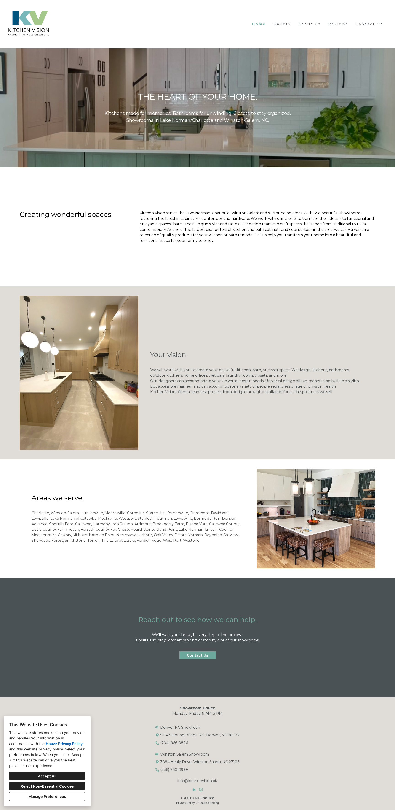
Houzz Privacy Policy (64, 743)
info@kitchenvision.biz (177, 640)
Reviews (338, 24)
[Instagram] (201, 790)
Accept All (47, 776)
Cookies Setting (208, 803)
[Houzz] (194, 790)
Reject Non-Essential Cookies (47, 786)
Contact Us (369, 24)
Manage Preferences (47, 796)
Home (259, 24)
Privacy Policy (185, 803)
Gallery (282, 24)
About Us (309, 24)
